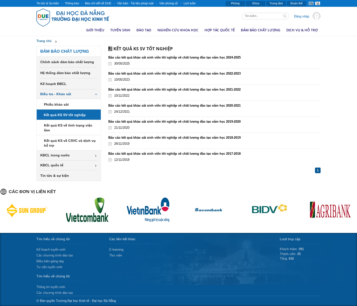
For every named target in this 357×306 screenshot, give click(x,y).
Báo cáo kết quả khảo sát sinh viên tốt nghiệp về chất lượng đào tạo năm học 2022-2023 (174, 73)
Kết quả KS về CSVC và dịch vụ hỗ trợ (70, 143)
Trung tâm (276, 3)
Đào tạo (143, 30)
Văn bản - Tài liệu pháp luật (135, 3)
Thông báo (72, 3)
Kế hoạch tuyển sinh (50, 249)
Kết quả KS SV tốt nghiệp (65, 115)
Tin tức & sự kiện (54, 176)
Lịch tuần (190, 3)
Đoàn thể (296, 3)
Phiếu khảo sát (56, 104)
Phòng (235, 3)
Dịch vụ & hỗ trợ (302, 30)
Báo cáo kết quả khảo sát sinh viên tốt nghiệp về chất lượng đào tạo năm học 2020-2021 (174, 105)
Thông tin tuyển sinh (50, 287)
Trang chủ (43, 41)
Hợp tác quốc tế (219, 30)
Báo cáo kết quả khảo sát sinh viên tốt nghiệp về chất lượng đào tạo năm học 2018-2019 (174, 137)
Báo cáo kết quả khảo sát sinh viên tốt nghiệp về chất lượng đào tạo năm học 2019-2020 (174, 121)
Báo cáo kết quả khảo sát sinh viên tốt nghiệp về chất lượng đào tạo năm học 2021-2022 (174, 89)
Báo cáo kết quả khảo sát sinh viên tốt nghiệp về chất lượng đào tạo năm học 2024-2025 (174, 57)
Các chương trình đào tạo (54, 255)
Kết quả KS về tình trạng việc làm (68, 127)
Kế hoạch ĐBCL (53, 84)
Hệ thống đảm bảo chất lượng (65, 73)
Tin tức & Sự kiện (47, 3)
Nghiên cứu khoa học (177, 30)
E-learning (116, 249)
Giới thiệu (95, 30)
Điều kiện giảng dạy (50, 261)
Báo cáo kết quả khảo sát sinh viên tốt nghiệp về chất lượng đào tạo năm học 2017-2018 (174, 153)
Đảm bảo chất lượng (260, 30)
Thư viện (115, 255)
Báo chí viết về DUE (98, 3)
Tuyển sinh (120, 30)
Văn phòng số (168, 3)
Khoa (255, 3)
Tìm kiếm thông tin (285, 16)
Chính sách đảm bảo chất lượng (67, 62)
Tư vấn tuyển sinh (49, 267)
